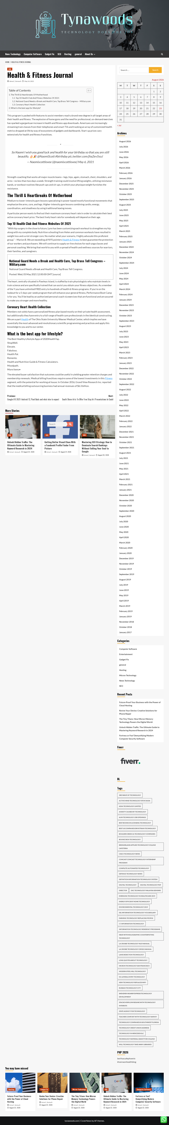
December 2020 (126, 495)
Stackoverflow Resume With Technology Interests (137, 1004)
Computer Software (33, 54)
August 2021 (125, 453)
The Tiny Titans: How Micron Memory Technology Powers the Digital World (136, 720)
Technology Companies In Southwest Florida (139, 1022)
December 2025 (126, 183)
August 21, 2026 (66, 452)
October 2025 (125, 194)
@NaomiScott (46, 156)
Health (24, 319)
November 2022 (126, 373)
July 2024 (123, 268)
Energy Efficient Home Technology (134, 901)
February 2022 (126, 421)
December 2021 (126, 432)
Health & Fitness (70, 239)
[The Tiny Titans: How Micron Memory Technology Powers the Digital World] (84, 1083)
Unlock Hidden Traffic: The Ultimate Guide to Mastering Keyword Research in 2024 (20, 445)
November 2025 (126, 189)
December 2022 (126, 368)
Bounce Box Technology (130, 839)
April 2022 (124, 410)
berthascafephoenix (126, 1058)
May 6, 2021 (86, 162)
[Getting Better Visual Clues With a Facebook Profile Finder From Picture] (60, 427)
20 (141, 108)
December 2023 (126, 305)
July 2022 (123, 395)
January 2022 (125, 426)
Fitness (108, 378)
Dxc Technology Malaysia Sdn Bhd (146, 890)
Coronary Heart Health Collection (30, 104)
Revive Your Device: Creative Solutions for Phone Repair (138, 712)
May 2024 (123, 278)
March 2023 (124, 352)
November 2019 (126, 563)
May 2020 (123, 532)
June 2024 (124, 273)
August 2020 (125, 516)
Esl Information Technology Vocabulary (137, 913)
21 (147, 108)
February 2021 (126, 484)
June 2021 (124, 463)
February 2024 (126, 294)
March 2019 (124, 606)
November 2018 (126, 622)
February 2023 (126, 358)
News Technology (12, 54)
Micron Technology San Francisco (134, 966)
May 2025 (123, 220)
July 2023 (123, 331)
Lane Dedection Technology (131, 955)
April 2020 (124, 537)
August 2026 (125, 141)
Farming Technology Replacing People (136, 918)
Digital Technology (127, 885)
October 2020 (125, 505)
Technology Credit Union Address (134, 1028)
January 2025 (125, 241)
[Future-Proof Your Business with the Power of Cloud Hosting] (20, 1083)
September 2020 (126, 511)
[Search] (162, 54)
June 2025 (124, 215)
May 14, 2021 (29, 81)
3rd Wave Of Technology (130, 795)
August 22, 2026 (29, 452)
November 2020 (126, 500)
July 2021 (123, 458)
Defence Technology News (130, 874)
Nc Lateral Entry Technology (132, 977)
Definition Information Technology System (138, 879)
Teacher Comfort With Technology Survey (138, 1017)
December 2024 (126, 247)
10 (120, 102)
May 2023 (123, 342)
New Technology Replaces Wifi (132, 982)
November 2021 (126, 437)
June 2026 (124, 152)
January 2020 (125, 553)
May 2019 (123, 595)
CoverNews (86, 1120)
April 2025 (124, 226)
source (56, 274)
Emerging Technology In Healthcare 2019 (137, 896)
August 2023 (125, 326)
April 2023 (124, 347)
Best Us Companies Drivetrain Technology (137, 828)
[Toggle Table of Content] (88, 90)
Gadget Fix (49, 54)
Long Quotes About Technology (133, 960)
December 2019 (126, 558)
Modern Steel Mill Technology (132, 971)
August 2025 (125, 205)
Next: (87, 397)
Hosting (67, 54)
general (78, 54)
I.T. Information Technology (131, 924)
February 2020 (126, 548)
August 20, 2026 (103, 455)
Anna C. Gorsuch (15, 81)
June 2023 (124, 336)
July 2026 (123, 146)
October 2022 (125, 379)
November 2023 (126, 310)
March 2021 (124, 479)
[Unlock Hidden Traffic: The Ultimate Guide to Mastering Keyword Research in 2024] (23, 427)
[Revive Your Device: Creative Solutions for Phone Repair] (52, 1083)
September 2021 (126, 447)
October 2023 (125, 315)
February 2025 (126, 236)
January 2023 (125, 363)
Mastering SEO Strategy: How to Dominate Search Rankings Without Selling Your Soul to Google (97, 446)
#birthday (61, 156)
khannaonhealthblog (126, 1062)
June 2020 (124, 527)
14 (147, 102)
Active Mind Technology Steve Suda (134, 801)
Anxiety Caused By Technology (132, 812)
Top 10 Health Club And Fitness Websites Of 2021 (37, 98)
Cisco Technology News (129, 854)
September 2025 (126, 199)
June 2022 (124, 400)
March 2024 (124, 289)
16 (160, 102)
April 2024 (124, 284)
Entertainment (126, 654)
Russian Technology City (130, 988)
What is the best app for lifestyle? (26, 108)
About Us (89, 54)
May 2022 (123, 405)
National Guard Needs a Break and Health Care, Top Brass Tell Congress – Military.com (53, 101)
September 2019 (126, 574)
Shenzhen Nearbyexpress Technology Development (135, 995)
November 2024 (126, 252)
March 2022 (124, 416)
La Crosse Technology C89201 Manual (135, 949)
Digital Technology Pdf (150, 885)
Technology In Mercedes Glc (131, 1033)
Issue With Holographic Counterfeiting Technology (136, 936)
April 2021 (124, 474)
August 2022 (125, 389)
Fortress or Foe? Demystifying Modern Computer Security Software (136, 737)
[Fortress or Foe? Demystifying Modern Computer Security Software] (149, 1083)
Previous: (33, 397)
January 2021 (125, 490)
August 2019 (125, 579)
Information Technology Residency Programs (139, 929)
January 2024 (125, 300)
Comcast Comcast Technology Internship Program (137, 861)
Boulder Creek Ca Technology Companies (137, 834)
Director (123, 890)
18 (127, 108)
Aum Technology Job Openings (132, 817)
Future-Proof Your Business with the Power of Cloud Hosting (140, 704)
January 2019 (125, 616)
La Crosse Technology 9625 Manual (134, 944)
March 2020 (124, 542)
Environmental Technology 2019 (133, 907)
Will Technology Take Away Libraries (135, 1044)
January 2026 (125, 178)
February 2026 (126, 173)
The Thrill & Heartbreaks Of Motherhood (29, 94)
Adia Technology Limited (130, 806)
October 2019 (125, 569)
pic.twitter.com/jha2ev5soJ (85, 156)
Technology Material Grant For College (137, 1039)
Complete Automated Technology (134, 868)
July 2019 (123, 585)
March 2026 (124, 168)
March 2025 (124, 231)
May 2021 (123, 468)
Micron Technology (127, 675)
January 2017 (125, 632)
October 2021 (125, 442)
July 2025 (123, 210)
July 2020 (123, 521)
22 (154, 108)
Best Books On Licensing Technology (135, 823)
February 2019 (126, 611)
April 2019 (124, 600)
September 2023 (126, 321)
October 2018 (125, 627)
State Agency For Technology (132, 1011)
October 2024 (125, 257)
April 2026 (124, 162)
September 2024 (126, 263)
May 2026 (123, 157)
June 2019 (124, 590)
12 (134, 102)
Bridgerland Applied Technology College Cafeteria (137, 846)
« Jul (119, 125)
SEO (59, 54)
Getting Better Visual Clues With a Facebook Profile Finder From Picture (60, 445)
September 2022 (126, 384)
